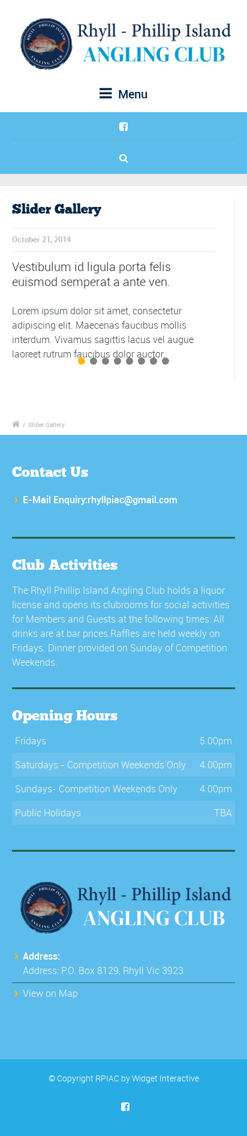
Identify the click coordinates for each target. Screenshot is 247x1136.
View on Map (50, 993)
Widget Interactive (165, 1078)
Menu (131, 94)
